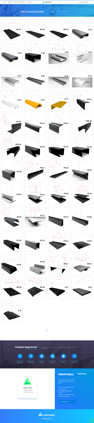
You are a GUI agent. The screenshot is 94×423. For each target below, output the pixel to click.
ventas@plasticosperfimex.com (65, 390)
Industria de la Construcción (63, 11)
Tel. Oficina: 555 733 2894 (64, 396)
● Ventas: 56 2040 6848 (82, 2)
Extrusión (53, 11)
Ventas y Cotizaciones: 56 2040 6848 (66, 394)
